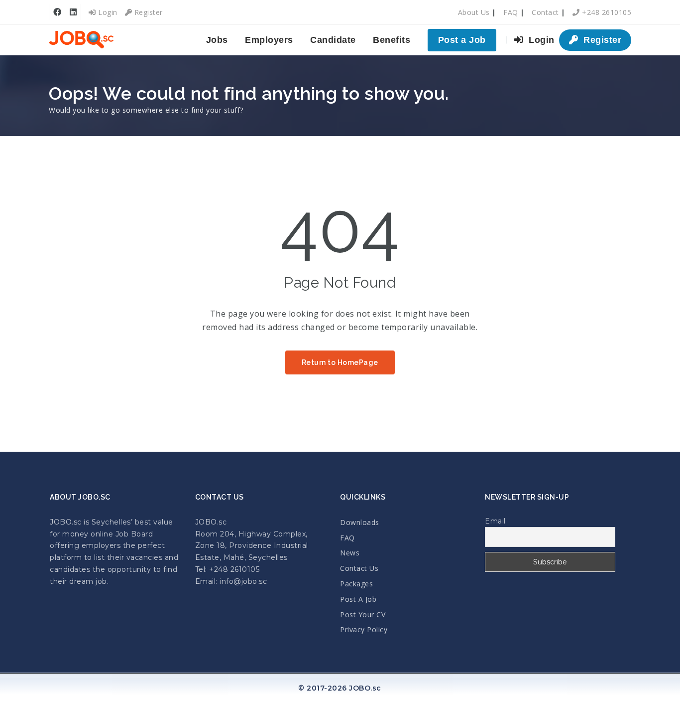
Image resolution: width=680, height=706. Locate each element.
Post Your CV (362, 614)
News (349, 552)
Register (147, 12)
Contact (545, 12)
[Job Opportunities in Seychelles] (81, 40)
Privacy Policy (363, 629)
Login (106, 12)
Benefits (391, 40)
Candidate (333, 40)
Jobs (217, 40)
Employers (269, 40)
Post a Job (462, 40)
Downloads (359, 522)
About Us (474, 12)
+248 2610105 (605, 12)
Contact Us (359, 568)
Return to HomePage (340, 362)
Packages (356, 583)
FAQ (510, 12)
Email (495, 521)
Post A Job (358, 599)
